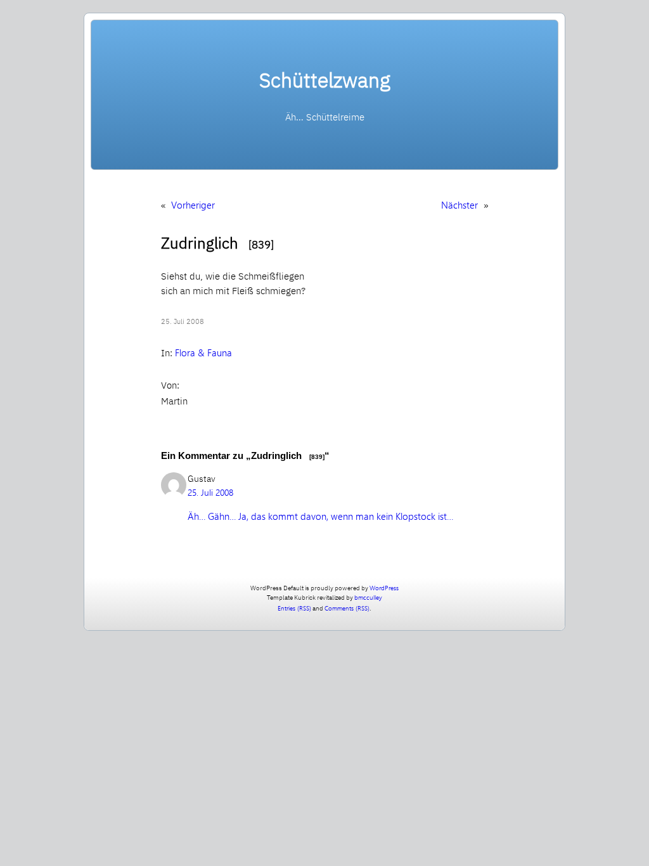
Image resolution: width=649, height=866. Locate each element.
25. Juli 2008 (210, 492)
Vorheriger (193, 204)
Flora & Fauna (203, 352)
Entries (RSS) (294, 608)
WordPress (384, 587)
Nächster (459, 204)
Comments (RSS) (346, 608)
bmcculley (368, 597)
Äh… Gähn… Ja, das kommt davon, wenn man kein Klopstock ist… (320, 516)
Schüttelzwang (324, 80)
